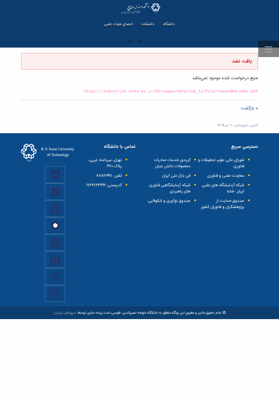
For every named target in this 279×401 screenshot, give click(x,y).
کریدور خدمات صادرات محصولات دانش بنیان (172, 163)
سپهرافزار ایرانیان (64, 313)
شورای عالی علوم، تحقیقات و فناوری (221, 163)
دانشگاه (169, 24)
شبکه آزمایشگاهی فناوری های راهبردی (170, 188)
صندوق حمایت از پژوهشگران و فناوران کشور (222, 204)
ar (140, 40)
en (130, 40)
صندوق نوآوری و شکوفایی (169, 201)
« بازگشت (249, 108)
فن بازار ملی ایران (176, 176)
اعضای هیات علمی (118, 24)
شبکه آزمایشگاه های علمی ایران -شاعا (223, 188)
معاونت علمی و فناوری (225, 176)
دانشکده (148, 24)
